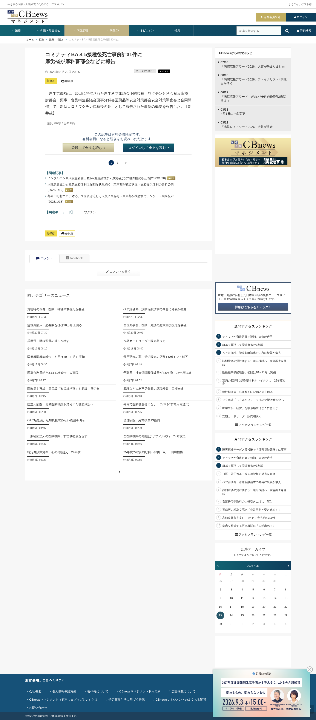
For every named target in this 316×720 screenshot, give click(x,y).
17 (231, 606)
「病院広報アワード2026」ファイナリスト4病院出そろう (254, 79)
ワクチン (90, 212)
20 (263, 606)
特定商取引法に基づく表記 (127, 699)
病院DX (114, 30)
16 (220, 606)
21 (274, 606)
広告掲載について (184, 691)
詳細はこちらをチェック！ (253, 307)
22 (285, 606)
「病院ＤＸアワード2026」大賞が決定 (247, 124)
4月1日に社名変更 (233, 112)
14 (274, 598)
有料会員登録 (272, 17)
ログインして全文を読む (147, 148)
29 (253, 580)
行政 (41, 39)
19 (253, 606)
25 (242, 615)
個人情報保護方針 (64, 691)
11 (242, 598)
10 (231, 598)
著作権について (97, 691)
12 (253, 598)
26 (220, 580)
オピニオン (146, 30)
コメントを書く (120, 271)
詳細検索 (305, 30)
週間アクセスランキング (253, 326)
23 (220, 615)
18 (242, 606)
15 (285, 598)
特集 (177, 30)
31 (274, 580)
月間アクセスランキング (253, 439)
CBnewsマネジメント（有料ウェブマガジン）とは (63, 699)
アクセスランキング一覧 (255, 424)
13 (263, 598)
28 (242, 580)
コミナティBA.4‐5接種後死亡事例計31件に (94, 39)
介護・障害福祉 (50, 30)
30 (263, 580)
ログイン (302, 17)
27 (231, 580)
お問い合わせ (38, 707)
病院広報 (82, 30)
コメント (47, 258)
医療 (17, 30)
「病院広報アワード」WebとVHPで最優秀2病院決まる (253, 96)
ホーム (30, 39)
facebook (76, 258)
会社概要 (35, 691)
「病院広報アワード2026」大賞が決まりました (253, 64)
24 (231, 615)
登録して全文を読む (86, 148)
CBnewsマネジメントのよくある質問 (181, 699)
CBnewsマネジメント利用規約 (140, 691)
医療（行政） (56, 39)
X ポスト (164, 71)
